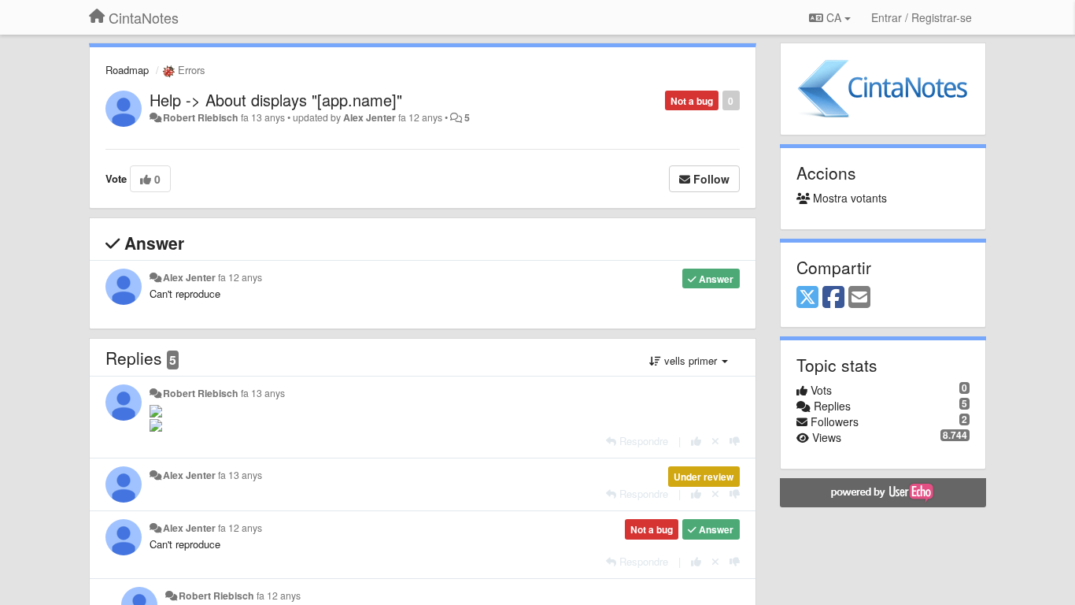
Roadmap (127, 69)
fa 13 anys (263, 393)
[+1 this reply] (696, 440)
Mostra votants (848, 198)
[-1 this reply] (735, 440)
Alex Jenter (369, 117)
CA (833, 17)
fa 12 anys (240, 277)
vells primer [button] (690, 360)
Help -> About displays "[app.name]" (276, 99)
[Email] (859, 297)
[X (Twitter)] (807, 297)
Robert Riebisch (200, 117)
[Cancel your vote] (715, 440)
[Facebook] (833, 297)
